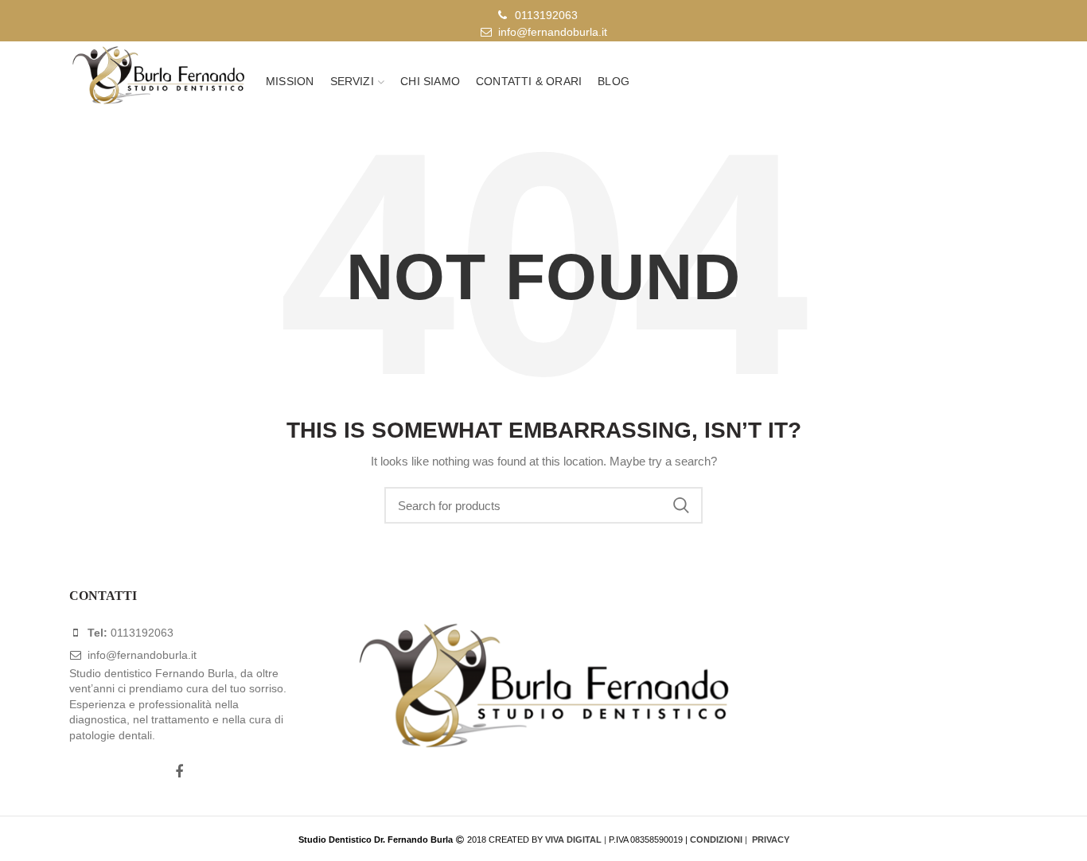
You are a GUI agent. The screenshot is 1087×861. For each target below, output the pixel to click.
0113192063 (546, 15)
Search (681, 505)
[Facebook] (179, 772)
